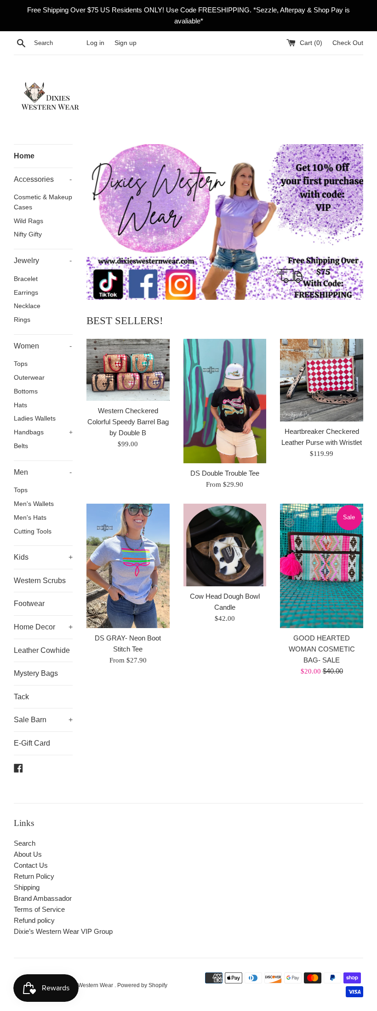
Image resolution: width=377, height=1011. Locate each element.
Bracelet (26, 278)
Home (24, 156)
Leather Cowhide (42, 650)
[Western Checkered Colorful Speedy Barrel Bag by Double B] (128, 370)
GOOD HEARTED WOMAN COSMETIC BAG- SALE (322, 649)
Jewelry (43, 260)
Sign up (125, 42)
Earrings (26, 292)
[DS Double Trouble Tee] (225, 401)
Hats (20, 405)
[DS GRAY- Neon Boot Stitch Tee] (128, 566)
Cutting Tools (32, 531)
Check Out (347, 42)
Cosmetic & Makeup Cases (43, 202)
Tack (21, 697)
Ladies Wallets (35, 418)
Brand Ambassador (43, 898)
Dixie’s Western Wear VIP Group (63, 931)
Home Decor (43, 627)
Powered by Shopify (142, 985)
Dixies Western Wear (87, 985)
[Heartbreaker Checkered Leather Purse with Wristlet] (321, 380)
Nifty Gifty (28, 234)
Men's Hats (30, 517)
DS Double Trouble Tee (224, 473)
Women (43, 346)
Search (24, 843)
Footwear (29, 603)
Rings (22, 319)
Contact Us (31, 865)
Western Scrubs (40, 580)
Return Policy (34, 876)
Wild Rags (28, 221)
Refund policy (34, 920)
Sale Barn (43, 720)
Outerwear (29, 377)
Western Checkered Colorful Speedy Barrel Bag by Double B (128, 422)
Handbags (43, 432)
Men (43, 472)
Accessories (43, 179)
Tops (21, 363)
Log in (95, 42)
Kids (43, 557)
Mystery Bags (36, 673)
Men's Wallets (34, 503)
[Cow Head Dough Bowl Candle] (225, 545)
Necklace (27, 306)
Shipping (27, 887)
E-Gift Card (32, 743)
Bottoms (26, 391)
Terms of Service (39, 909)
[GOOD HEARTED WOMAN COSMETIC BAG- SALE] (321, 566)
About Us (28, 854)
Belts (21, 446)
